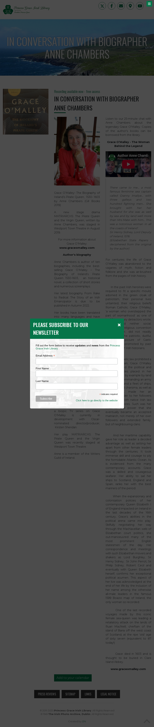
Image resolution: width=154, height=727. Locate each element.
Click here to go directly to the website (97, 400)
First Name (42, 368)
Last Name (42, 381)
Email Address (45, 355)
